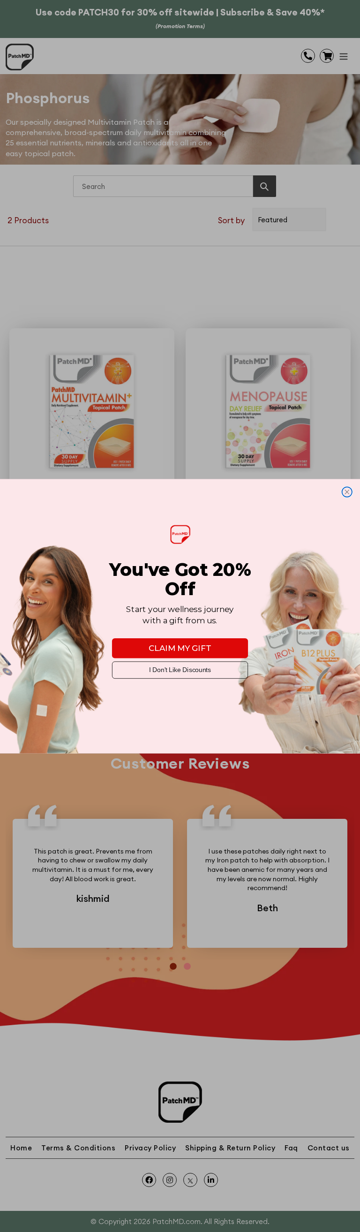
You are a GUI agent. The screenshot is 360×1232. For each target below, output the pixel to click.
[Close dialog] (347, 492)
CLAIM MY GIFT (180, 648)
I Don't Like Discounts (179, 669)
